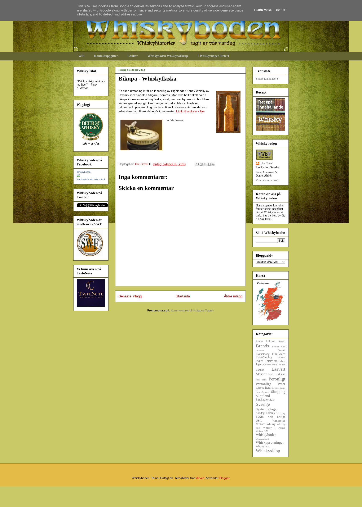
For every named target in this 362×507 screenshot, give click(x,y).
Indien (259, 360)
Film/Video (278, 354)
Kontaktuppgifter (106, 56)
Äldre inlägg (233, 296)
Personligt (263, 384)
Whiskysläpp (268, 450)
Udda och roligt (270, 417)
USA (259, 420)
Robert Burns (278, 388)
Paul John (261, 379)
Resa (267, 387)
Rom (258, 392)
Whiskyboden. (84, 172)
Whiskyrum (262, 446)
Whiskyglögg (262, 439)
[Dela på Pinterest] (213, 164)
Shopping (278, 392)
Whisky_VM (262, 431)
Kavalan (267, 364)
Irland (282, 361)
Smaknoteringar (265, 399)
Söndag (260, 413)
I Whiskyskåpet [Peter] (213, 56)
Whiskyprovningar (270, 442)
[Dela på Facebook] (209, 164)
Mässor (261, 374)
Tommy (270, 413)
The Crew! (266, 163)
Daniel (281, 350)
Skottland (263, 396)
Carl (283, 346)
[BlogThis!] (201, 164)
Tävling (280, 413)
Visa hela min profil (267, 180)
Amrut (259, 341)
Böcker (275, 346)
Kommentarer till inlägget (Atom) (192, 310)
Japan (259, 364)
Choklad (260, 350)
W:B (81, 56)
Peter (281, 384)
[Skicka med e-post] (197, 164)
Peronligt (277, 379)
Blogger (224, 478)
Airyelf (200, 478)
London (281, 364)
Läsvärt (278, 369)
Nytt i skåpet (276, 374)
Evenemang (263, 354)
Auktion (270, 341)
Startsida (183, 296)
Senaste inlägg (130, 296)
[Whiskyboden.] (78, 176)
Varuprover (278, 420)
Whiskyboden (266, 435)
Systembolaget (267, 409)
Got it (281, 10)
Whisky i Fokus (274, 427)
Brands (262, 345)
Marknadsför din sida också (91, 179)
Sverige (263, 404)
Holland (281, 357)
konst (274, 364)
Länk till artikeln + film (190, 111)
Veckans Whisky (265, 424)
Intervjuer (271, 360)
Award (281, 341)
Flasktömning (264, 357)
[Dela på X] (205, 164)
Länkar (133, 56)
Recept (260, 387)
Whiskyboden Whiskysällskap (167, 56)
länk (268, 218)
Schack (265, 392)
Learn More (263, 10)
